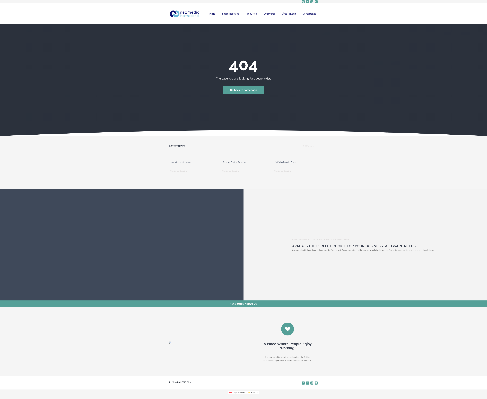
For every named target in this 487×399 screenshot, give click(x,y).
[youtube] (307, 1)
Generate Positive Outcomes (235, 162)
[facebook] (303, 383)
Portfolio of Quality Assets (285, 162)
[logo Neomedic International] (184, 9)
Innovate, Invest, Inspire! (181, 162)
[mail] (316, 1)
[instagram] (303, 1)
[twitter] (307, 383)
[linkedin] (311, 1)
